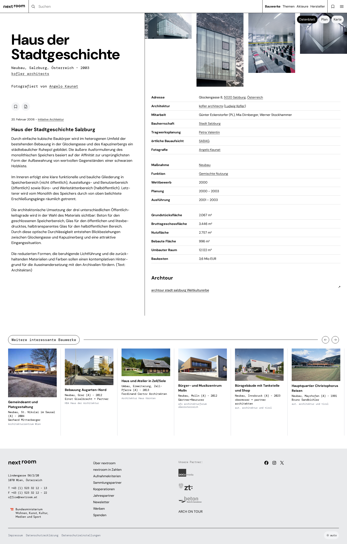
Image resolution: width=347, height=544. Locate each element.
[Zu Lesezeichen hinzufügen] (15, 106)
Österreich (255, 97)
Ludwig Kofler (235, 106)
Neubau (204, 165)
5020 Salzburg (235, 97)
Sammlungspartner (107, 482)
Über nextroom (104, 463)
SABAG (204, 141)
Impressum (15, 535)
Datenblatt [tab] (307, 19)
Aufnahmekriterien (107, 476)
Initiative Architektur (51, 119)
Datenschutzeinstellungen (81, 535)
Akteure (302, 6)
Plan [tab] (324, 19)
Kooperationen (104, 489)
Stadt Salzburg (210, 123)
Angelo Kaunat (63, 86)
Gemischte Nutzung (213, 174)
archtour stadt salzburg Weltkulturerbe (180, 290)
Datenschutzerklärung (42, 535)
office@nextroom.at (22, 497)
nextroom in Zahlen (107, 469)
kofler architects (30, 73)
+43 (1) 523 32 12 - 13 (29, 488)
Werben (99, 508)
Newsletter (101, 502)
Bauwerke (273, 6)
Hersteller (317, 6)
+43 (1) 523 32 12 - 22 (29, 492)
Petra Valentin (209, 132)
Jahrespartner (103, 495)
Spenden (99, 515)
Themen (289, 6)
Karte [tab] (338, 19)
